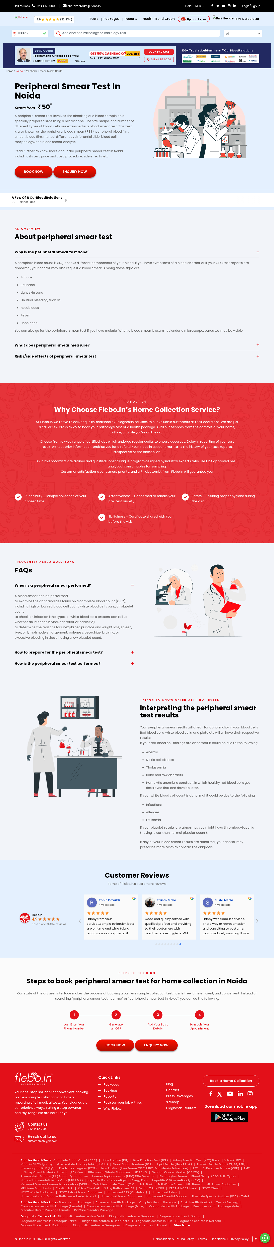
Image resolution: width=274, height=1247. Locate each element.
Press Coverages (179, 1096)
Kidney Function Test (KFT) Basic (196, 1160)
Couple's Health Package (157, 1202)
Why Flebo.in (113, 1108)
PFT (195, 1168)
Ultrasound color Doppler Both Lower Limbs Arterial (58, 1196)
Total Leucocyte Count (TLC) (114, 1184)
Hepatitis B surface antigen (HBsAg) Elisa (117, 1180)
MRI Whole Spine (170, 1184)
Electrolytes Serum (173, 1176)
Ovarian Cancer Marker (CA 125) (175, 1172)
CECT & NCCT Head (183, 1188)
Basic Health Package (75, 1202)
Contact (172, 1090)
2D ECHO (140, 1172)
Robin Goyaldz (146, 900)
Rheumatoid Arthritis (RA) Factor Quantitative (54, 1176)
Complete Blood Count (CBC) (75, 1160)
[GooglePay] (229, 1116)
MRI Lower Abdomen (221, 1184)
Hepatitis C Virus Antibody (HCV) (176, 1180)
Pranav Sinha (203, 900)
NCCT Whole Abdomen (37, 1192)
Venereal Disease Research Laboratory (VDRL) (55, 1184)
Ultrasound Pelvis (164, 1192)
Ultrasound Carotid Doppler (167, 1196)
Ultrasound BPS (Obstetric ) (127, 1192)
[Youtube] (230, 1093)
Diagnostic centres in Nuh (153, 1221)
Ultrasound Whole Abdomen (109, 1172)
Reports (110, 1097)
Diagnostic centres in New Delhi (81, 1216)
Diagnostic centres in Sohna (179, 1216)
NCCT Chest (210, 1188)
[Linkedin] (240, 1093)
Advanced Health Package (115, 1202)
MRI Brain (146, 1184)
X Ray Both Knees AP (119, 1188)
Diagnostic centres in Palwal (146, 1225)
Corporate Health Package (169, 1206)
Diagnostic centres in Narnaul (199, 1221)
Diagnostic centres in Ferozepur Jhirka (49, 1221)
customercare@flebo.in (84, 6)
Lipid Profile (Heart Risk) (174, 1164)
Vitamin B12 (232, 1160)
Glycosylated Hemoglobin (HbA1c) (82, 1164)
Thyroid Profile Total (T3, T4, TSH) (221, 1164)
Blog (169, 1084)
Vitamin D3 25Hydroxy (37, 1164)
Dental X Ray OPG (151, 1188)
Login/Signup (251, 6)
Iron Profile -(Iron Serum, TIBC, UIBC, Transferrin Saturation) (144, 1168)
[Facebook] (210, 1093)
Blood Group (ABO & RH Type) (213, 1176)
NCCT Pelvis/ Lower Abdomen (80, 1192)
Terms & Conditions (212, 1239)
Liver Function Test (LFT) (150, 1160)
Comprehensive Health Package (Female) (51, 1206)
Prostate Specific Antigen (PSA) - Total (220, 1196)
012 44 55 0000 (46, 6)
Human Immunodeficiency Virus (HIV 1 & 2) (52, 1180)
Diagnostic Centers (181, 1108)
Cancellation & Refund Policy (173, 1239)
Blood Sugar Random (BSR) (133, 1164)
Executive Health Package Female (45, 1210)
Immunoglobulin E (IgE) (38, 1168)
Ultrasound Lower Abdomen (121, 1196)
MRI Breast (194, 1184)
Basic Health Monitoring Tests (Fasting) (209, 1202)
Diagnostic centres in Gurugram (96, 1225)
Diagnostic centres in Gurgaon (131, 1216)
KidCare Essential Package (93, 1210)
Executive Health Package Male (216, 1206)
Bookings (111, 1091)
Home (9, 71)
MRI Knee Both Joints (36, 1188)
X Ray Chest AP (89, 1188)
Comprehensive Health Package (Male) (115, 1206)
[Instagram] (250, 1093)
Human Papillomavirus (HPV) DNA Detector (123, 1176)
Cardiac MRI (64, 1188)
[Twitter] (220, 1093)
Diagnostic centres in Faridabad (44, 1225)
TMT (247, 1168)
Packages (111, 1085)
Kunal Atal (85, 900)
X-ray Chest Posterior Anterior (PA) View (53, 1172)
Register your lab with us (123, 1103)
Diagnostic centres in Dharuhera (105, 1221)
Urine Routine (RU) (115, 1160)
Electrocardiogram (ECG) (78, 1168)
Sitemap (172, 1102)
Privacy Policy (239, 1239)
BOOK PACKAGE (158, 51)
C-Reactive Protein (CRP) (220, 1168)
